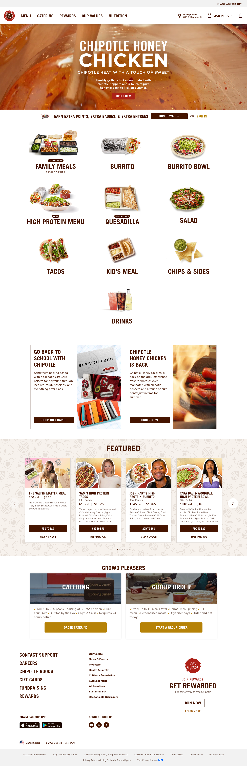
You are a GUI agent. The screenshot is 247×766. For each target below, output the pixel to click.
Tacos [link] (56, 271)
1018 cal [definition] (186, 504)
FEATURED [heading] (123, 448)
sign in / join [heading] (223, 16)
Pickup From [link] (190, 14)
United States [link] (33, 742)
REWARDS (67, 15)
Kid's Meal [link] (122, 271)
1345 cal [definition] (135, 504)
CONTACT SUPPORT (38, 655)
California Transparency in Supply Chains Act (106, 754)
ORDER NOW (123, 96)
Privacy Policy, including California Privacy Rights (107, 760)
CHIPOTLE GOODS (36, 671)
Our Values (96, 654)
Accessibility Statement (34, 754)
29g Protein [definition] (85, 500)
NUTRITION (118, 15)
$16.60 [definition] (201, 504)
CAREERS (28, 663)
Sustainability (97, 691)
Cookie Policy (196, 754)
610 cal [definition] (84, 504)
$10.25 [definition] (99, 504)
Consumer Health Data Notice (149, 754)
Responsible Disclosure (103, 697)
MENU (26, 15)
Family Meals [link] (55, 166)
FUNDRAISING (32, 688)
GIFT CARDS (31, 679)
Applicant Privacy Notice (65, 754)
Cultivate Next (98, 681)
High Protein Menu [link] (56, 222)
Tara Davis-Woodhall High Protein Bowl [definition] (196, 495)
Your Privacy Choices (147, 760)
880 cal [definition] (34, 497)
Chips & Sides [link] (189, 271)
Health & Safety (99, 670)
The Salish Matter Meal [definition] (47, 493)
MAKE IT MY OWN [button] (48, 537)
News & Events (98, 659)
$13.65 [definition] (151, 504)
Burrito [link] (122, 166)
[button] (233, 503)
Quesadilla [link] (122, 222)
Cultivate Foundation (102, 675)
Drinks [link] (122, 321)
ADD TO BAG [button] (48, 528)
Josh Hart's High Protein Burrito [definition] (142, 495)
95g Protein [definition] (136, 500)
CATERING (45, 15)
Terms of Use (176, 754)
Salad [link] (189, 220)
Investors (95, 665)
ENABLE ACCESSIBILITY (229, 4)
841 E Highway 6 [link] (192, 17)
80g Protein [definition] (186, 500)
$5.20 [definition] (48, 497)
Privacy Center (216, 754)
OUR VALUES (92, 15)
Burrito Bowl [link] (189, 166)
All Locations (97, 686)
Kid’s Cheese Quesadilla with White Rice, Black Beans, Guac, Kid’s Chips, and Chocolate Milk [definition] (48, 505)
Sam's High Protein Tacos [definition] (94, 495)
